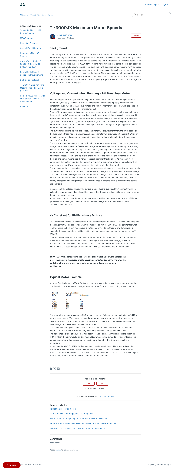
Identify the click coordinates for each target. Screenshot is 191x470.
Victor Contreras (64, 35)
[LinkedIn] (58, 369)
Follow (136, 35)
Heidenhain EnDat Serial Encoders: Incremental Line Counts (77, 428)
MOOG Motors (26, 38)
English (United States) (158, 464)
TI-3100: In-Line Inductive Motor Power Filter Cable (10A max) (32, 88)
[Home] (22, 4)
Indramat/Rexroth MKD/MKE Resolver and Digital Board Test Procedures (83, 423)
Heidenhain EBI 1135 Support (29, 54)
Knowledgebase (48, 15)
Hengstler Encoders (29, 43)
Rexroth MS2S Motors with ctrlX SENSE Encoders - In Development (32, 99)
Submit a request (152, 4)
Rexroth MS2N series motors (63, 409)
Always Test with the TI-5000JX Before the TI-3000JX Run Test (31, 64)
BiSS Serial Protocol (29, 80)
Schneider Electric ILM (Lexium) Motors (30, 31)
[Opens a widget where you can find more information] (12, 465)
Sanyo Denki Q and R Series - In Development (31, 73)
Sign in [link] (165, 4)
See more (24, 106)
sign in (58, 450)
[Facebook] (51, 369)
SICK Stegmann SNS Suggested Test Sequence (72, 413)
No (102, 383)
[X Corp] (54, 369)
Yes (88, 383)
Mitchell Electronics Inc (29, 15)
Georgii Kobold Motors (30, 48)
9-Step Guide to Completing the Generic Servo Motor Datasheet (79, 418)
